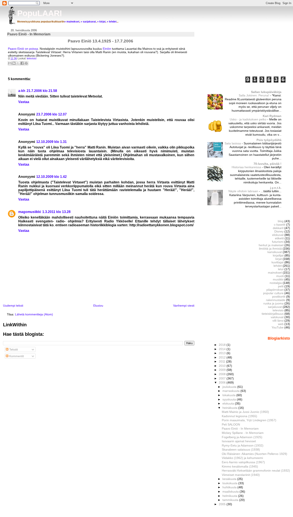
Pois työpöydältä (269, 140)
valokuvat (277, 317)
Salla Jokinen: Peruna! (254, 95)
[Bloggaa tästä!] (14, 63)
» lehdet (111, 21)
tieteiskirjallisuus (273, 313)
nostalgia (276, 283)
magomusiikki (29, 212)
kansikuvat (274, 252)
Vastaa (23, 102)
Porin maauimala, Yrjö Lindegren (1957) (249, 420)
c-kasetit (279, 224)
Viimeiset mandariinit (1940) (241, 475)
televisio (31, 58)
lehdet (277, 265)
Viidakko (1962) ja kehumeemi (242, 458)
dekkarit (278, 228)
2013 (223, 353)
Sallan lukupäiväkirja (266, 92)
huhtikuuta (229, 487)
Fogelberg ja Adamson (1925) (242, 437)
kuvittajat (278, 262)
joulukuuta (229, 386)
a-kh (21, 91)
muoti (280, 276)
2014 (223, 349)
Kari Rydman (272, 116)
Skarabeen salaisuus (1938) (241, 449)
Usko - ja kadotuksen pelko (248, 119)
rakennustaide (275, 300)
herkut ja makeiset (271, 245)
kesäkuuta (229, 479)
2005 (223, 504)
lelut (281, 269)
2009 (223, 370)
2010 (223, 365)
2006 (223, 382)
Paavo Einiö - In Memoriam (240, 428)
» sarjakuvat (88, 21)
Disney (279, 231)
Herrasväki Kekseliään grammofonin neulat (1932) (256, 470)
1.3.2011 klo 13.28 (56, 212)
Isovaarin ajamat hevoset (239, 441)
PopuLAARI (39, 13)
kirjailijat (278, 255)
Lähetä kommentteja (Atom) (34, 314)
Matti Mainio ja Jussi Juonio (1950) (245, 412)
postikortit (278, 296)
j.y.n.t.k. (275, 187)
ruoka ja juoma (273, 303)
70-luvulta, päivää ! (267, 163)
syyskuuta (229, 399)
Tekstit (13, 349)
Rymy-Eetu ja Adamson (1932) (242, 445)
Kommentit (16, 356)
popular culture (273, 293)
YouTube (278, 327)
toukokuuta (230, 483)
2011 (222, 361)
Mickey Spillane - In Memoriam (243, 433)
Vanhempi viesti (183, 305)
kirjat (278, 259)
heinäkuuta (230, 407)
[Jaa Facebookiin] (22, 63)
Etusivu (98, 305)
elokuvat (278, 235)
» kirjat (101, 21)
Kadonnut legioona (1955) (239, 416)
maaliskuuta (231, 491)
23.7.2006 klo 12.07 (51, 114)
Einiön (107, 48)
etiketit (279, 238)
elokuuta (228, 403)
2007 (223, 378)
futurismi (278, 241)
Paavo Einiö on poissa (23, 48)
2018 (223, 344)
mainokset (275, 272)
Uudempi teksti (13, 305)
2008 (223, 374)
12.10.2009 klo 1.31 (51, 142)
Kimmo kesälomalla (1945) (240, 466)
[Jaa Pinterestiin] (26, 63)
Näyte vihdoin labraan (243, 191)
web (281, 324)
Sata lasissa (233, 143)
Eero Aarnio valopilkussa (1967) (243, 462)
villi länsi (278, 320)
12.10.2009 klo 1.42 (51, 176)
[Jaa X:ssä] (18, 63)
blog (281, 221)
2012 (223, 357)
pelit (281, 286)
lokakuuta (229, 395)
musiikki (278, 279)
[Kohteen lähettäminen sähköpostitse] (10, 63)
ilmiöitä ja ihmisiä (270, 248)
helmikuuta (230, 496)
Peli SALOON (231, 424)
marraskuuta (231, 391)
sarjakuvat (275, 307)
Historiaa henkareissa (247, 167)
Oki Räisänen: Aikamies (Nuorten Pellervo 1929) (254, 454)
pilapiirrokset (275, 289)
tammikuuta (230, 500)
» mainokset (71, 21)
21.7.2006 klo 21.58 (42, 91)
